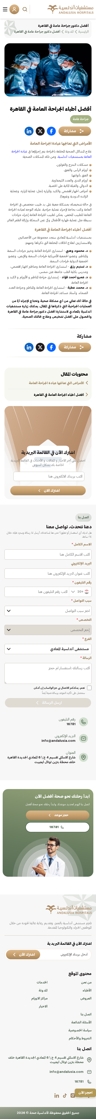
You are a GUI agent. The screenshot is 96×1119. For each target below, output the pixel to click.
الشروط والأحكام (80, 1038)
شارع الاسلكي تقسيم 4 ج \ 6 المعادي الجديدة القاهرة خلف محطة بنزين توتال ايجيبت (41, 760)
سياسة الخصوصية (80, 1030)
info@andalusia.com (58, 740)
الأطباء (87, 990)
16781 (71, 724)
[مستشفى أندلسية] (70, 9)
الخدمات (42, 982)
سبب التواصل (81, 600)
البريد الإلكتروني (81, 563)
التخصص (84, 620)
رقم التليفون (82, 582)
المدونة (43, 990)
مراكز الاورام (39, 998)
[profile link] (72, 1095)
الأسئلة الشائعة (81, 1022)
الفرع (87, 639)
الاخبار (43, 1006)
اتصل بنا (86, 1014)
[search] (25, 9)
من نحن (86, 982)
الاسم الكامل (82, 544)
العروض (86, 998)
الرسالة (86, 658)
